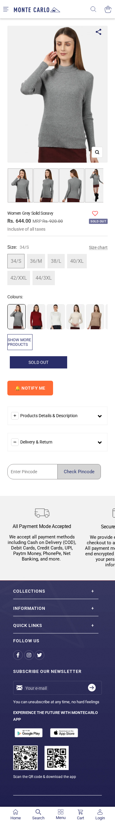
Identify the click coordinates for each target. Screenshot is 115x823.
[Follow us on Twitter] (40, 655)
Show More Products (19, 342)
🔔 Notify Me (30, 388)
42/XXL (18, 278)
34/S (16, 261)
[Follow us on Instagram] (29, 655)
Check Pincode (79, 471)
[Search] (97, 9)
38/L (56, 261)
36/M (36, 261)
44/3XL (44, 278)
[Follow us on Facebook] (18, 655)
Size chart (98, 247)
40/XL (77, 261)
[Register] (92, 688)
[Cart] (108, 9)
